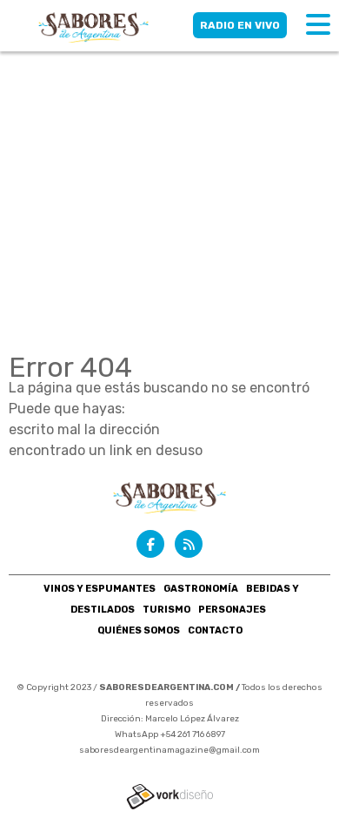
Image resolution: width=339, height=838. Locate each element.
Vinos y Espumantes (99, 588)
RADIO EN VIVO (240, 25)
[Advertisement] (169, 178)
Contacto (215, 630)
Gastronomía (200, 588)
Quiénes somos (138, 630)
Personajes (232, 609)
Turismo (166, 609)
